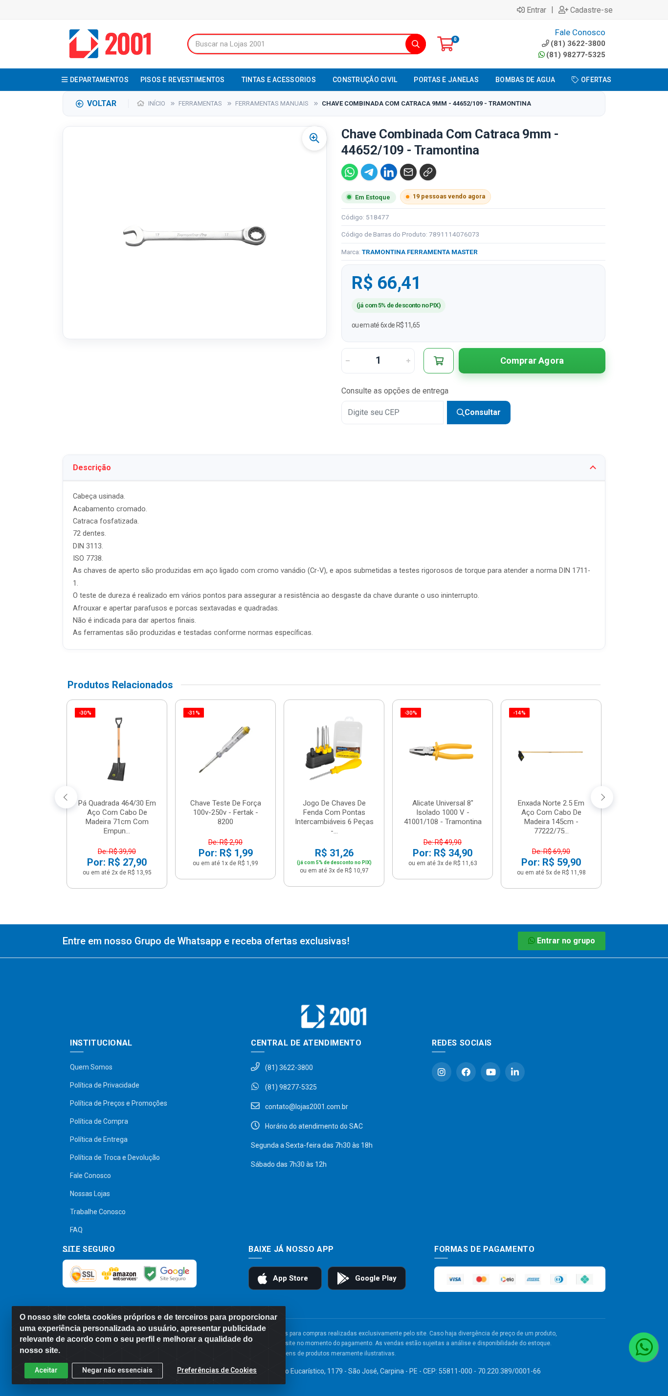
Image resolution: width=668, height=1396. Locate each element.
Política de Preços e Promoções (118, 1103)
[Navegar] (66, 797)
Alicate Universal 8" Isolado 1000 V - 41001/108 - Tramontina (443, 812)
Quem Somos (91, 1067)
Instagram (441, 1072)
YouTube (490, 1072)
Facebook (466, 1072)
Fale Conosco (90, 1175)
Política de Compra (99, 1121)
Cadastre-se (591, 10)
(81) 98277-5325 (575, 54)
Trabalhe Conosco (98, 1212)
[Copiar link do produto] (428, 172)
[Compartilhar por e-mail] (408, 172)
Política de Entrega (99, 1139)
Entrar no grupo (566, 940)
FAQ (76, 1230)
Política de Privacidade (104, 1085)
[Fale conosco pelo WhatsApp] (643, 1347)
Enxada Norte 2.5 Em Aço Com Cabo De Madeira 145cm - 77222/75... (551, 817)
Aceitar (46, 1370)
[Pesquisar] (415, 44)
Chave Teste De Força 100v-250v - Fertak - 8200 (225, 812)
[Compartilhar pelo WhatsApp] (349, 172)
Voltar (101, 103)
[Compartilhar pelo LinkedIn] (388, 172)
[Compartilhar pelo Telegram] (369, 172)
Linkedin (515, 1072)
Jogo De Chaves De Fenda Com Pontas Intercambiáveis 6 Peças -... (334, 817)
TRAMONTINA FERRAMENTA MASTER (420, 252)
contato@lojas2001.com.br (306, 1107)
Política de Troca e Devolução (115, 1157)
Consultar (483, 412)
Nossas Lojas (90, 1194)
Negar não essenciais (117, 1370)
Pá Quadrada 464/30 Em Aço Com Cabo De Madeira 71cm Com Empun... (117, 817)
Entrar (536, 10)
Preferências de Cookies (217, 1370)
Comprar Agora (532, 360)
